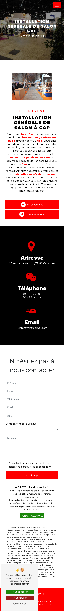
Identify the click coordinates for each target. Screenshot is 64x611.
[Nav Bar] (57, 5)
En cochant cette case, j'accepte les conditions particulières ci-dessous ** (29, 465)
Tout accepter (20, 591)
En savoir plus (35, 204)
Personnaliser (19, 603)
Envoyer (35, 475)
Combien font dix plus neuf (21, 423)
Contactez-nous (35, 214)
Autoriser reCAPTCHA (32, 515)
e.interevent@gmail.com (32, 327)
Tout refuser (20, 597)
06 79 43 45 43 (32, 297)
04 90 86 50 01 (32, 294)
